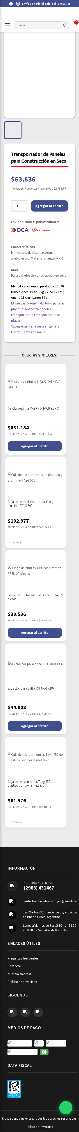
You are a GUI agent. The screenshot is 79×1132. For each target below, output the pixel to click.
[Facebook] (11, 4)
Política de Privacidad (39, 1127)
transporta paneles (36, 309)
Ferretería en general (45, 326)
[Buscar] (65, 25)
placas (16, 309)
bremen (33, 303)
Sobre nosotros (61, 4)
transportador (21, 314)
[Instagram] (18, 4)
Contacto (14, 966)
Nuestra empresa (19, 974)
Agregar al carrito (49, 206)
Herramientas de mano (28, 332)
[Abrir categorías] (7, 25)
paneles (59, 303)
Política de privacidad (22, 982)
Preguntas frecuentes (22, 958)
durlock (45, 303)
